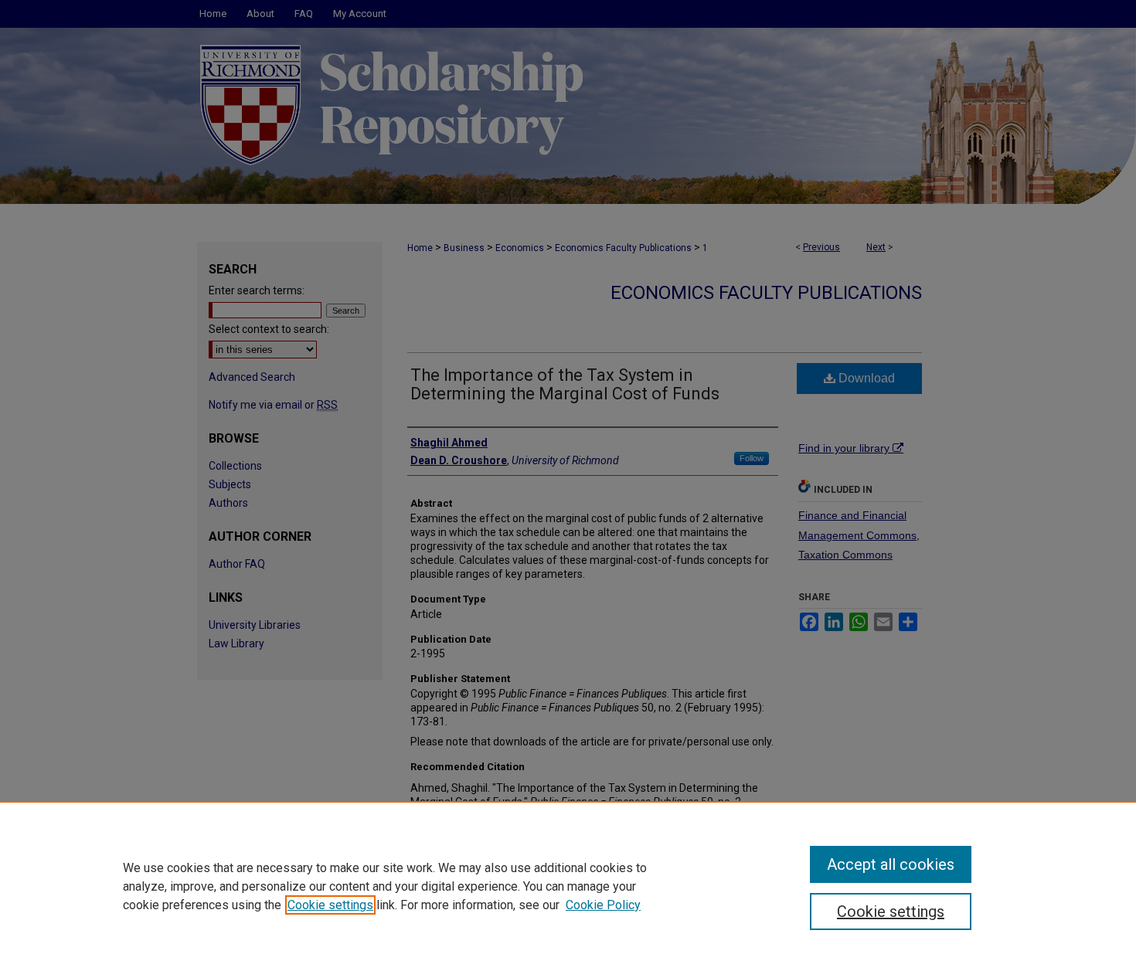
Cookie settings (330, 905)
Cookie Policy (603, 905)
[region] (568, 886)
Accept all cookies (890, 864)
